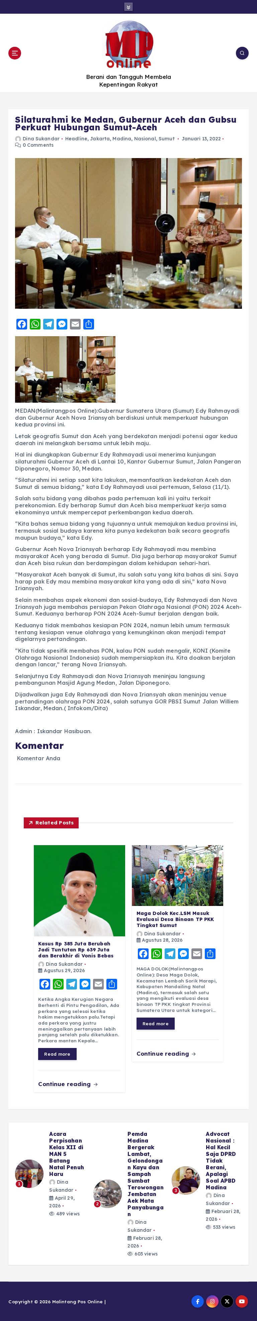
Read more (57, 1054)
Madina (121, 139)
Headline (76, 139)
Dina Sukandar (41, 139)
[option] (50, 1180)
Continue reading (65, 1083)
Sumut (167, 139)
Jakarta (100, 139)
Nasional (145, 139)
